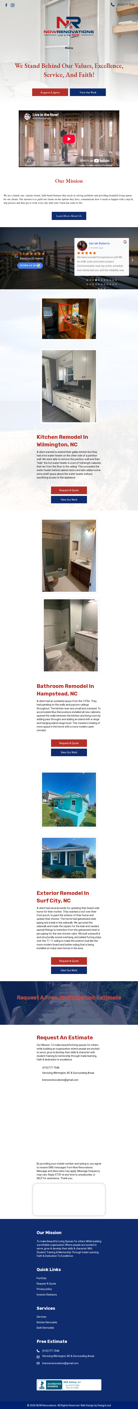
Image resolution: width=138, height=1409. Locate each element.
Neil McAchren (99, 243)
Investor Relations (47, 1294)
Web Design (87, 1405)
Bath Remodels (45, 1327)
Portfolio (42, 1278)
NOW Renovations (31, 249)
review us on (28, 265)
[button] (6, 5)
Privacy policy (44, 1289)
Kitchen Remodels (47, 1322)
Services (41, 1316)
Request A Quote (46, 1283)
